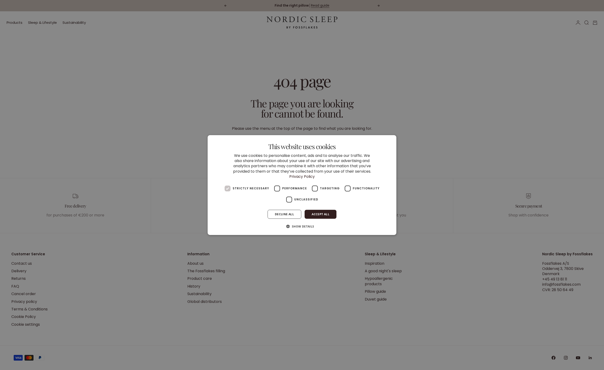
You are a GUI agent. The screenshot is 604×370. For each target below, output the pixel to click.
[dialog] (302, 185)
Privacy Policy (302, 176)
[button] (302, 226)
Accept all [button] (320, 214)
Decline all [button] (284, 214)
